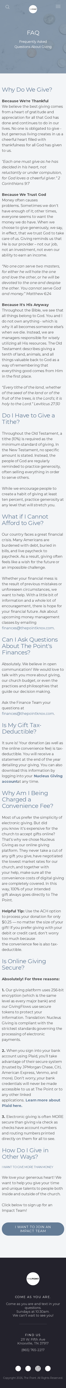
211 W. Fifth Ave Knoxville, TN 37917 (33, 1341)
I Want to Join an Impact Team (33, 1229)
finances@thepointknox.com (28, 628)
